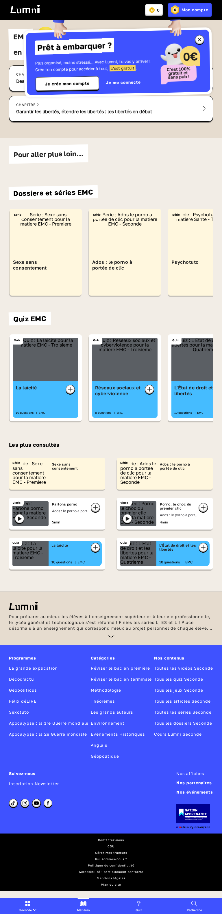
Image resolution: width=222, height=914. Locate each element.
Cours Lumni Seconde (178, 734)
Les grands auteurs (112, 712)
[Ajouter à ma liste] (70, 389)
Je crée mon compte (67, 84)
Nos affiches (190, 773)
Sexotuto (19, 712)
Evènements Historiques (118, 734)
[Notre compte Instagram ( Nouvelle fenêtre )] (25, 803)
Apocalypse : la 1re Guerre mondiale (48, 723)
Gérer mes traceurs (111, 852)
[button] (27, 906)
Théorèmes (103, 701)
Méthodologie (106, 690)
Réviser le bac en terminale (121, 679)
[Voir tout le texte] (111, 636)
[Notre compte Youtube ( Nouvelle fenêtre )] (36, 803)
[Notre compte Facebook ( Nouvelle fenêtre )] (48, 803)
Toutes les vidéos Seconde (183, 668)
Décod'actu (21, 679)
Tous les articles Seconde (182, 701)
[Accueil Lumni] (25, 9)
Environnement (108, 723)
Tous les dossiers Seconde (183, 723)
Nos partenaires (194, 782)
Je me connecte (123, 82)
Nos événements (194, 792)
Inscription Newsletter (34, 783)
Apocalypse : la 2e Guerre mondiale (48, 734)
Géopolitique (105, 756)
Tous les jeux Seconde (178, 690)
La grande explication (33, 668)
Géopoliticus (23, 690)
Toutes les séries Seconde (183, 712)
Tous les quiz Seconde (178, 679)
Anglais (99, 745)
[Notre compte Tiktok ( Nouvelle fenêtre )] (13, 803)
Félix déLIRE (23, 701)
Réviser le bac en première (120, 668)
